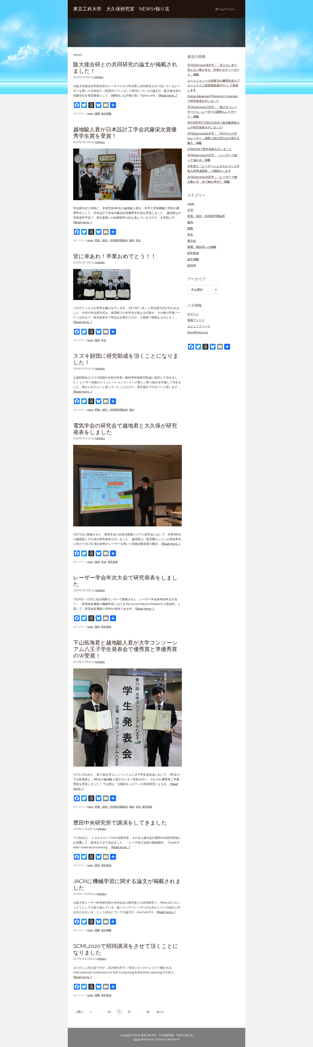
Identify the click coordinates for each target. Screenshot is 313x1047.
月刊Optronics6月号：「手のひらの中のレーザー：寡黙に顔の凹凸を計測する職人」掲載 (213, 138)
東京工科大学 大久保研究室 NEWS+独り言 (121, 9)
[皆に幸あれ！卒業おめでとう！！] (101, 303)
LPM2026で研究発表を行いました (209, 149)
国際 (97, 113)
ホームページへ (225, 9)
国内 (131, 240)
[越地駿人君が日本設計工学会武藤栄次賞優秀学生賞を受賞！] (127, 203)
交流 (190, 210)
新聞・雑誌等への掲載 (201, 247)
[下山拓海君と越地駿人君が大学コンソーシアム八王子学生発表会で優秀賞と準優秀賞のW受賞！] (127, 770)
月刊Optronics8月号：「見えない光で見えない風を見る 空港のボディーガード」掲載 (213, 69)
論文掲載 (106, 113)
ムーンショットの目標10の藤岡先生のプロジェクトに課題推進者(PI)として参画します (213, 85)
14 (109, 1011)
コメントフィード (198, 326)
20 (148, 1011)
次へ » (160, 1011)
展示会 (191, 241)
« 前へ (79, 1011)
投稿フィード (196, 320)
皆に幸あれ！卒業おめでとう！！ (114, 256)
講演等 (191, 265)
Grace (136, 1039)
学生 (138, 240)
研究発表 (113, 562)
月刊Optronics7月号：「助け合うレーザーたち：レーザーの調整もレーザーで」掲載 (212, 111)
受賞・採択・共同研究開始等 (111, 240)
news (90, 113)
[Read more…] (167, 95)
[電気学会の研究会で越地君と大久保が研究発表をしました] (127, 530)
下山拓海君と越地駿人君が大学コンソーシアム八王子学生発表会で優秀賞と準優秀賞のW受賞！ (125, 649)
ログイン (193, 314)
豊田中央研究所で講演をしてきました (120, 822)
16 (129, 1011)
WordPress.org (197, 332)
